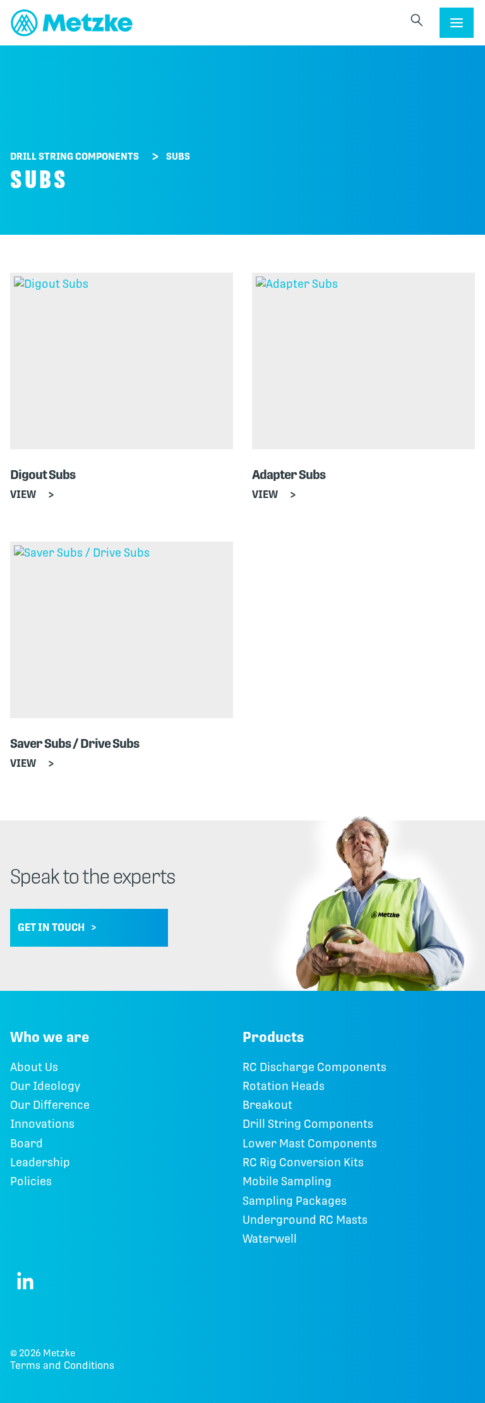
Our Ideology (45, 1085)
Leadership (40, 1162)
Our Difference (50, 1104)
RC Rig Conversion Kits (303, 1162)
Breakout (267, 1104)
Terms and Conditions (62, 1365)
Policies (31, 1181)
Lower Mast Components (309, 1143)
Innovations (42, 1123)
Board (26, 1143)
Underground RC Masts (305, 1219)
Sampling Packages (294, 1200)
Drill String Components (74, 156)
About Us (34, 1067)
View (23, 494)
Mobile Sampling (287, 1181)
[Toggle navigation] (457, 23)
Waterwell (269, 1238)
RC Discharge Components (314, 1067)
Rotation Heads (283, 1085)
